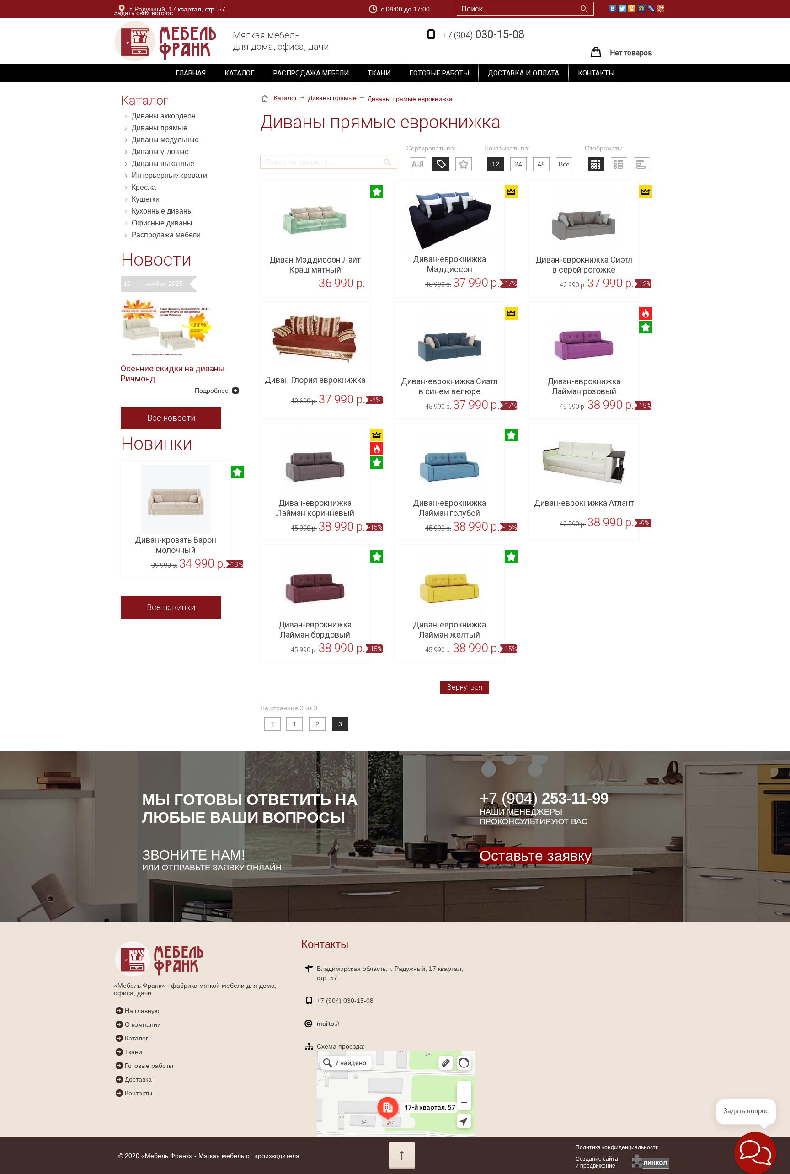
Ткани (379, 73)
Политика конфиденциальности (617, 1147)
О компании (143, 1024)
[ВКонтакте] (613, 9)
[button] (755, 1153)
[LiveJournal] (651, 9)
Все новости (171, 418)
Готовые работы (439, 73)
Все (564, 164)
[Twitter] (622, 9)
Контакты (596, 73)
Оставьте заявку (536, 855)
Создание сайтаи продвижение (597, 1162)
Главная (191, 73)
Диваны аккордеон (164, 116)
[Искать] (385, 157)
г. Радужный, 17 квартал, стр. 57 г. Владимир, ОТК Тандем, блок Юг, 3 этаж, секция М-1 (211, 10)
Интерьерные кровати (169, 175)
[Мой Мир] (641, 9)
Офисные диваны (162, 223)
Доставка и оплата (523, 73)
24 (518, 164)
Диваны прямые (159, 128)
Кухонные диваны (162, 211)
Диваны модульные (165, 140)
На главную (142, 1010)
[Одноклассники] (632, 9)
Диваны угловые (160, 151)
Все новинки (171, 607)
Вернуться (464, 687)
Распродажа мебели (311, 73)
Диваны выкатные (163, 163)
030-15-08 (483, 34)
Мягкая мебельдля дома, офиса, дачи (281, 41)
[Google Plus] (661, 9)
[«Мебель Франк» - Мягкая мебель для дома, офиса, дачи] (182, 41)
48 (541, 164)
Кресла (144, 187)
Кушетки (146, 199)
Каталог (239, 73)
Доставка (138, 1079)
